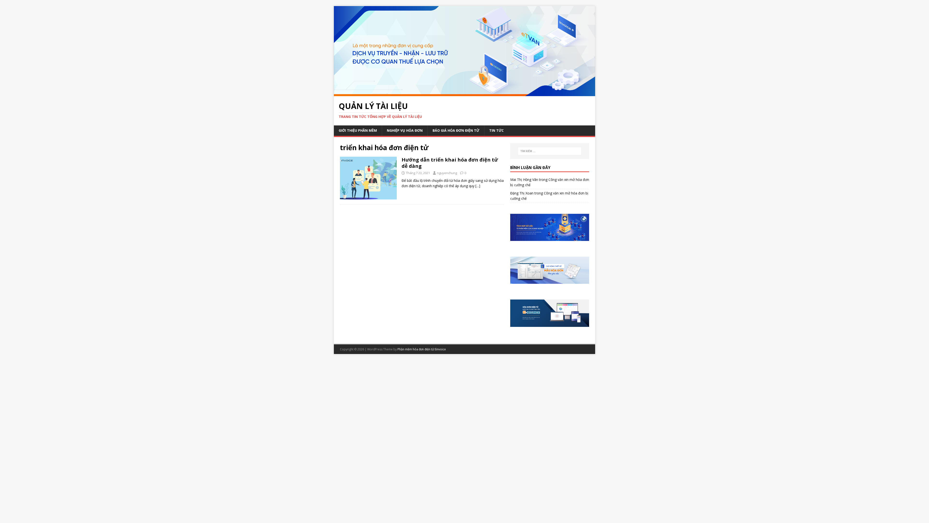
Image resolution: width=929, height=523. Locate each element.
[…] (477, 186)
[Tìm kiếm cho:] (549, 151)
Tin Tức (496, 130)
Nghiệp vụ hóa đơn (405, 130)
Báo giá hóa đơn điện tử (456, 130)
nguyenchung (447, 173)
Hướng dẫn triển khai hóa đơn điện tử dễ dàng (450, 162)
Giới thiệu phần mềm (358, 130)
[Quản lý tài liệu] (464, 93)
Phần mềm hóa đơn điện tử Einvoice (421, 349)
